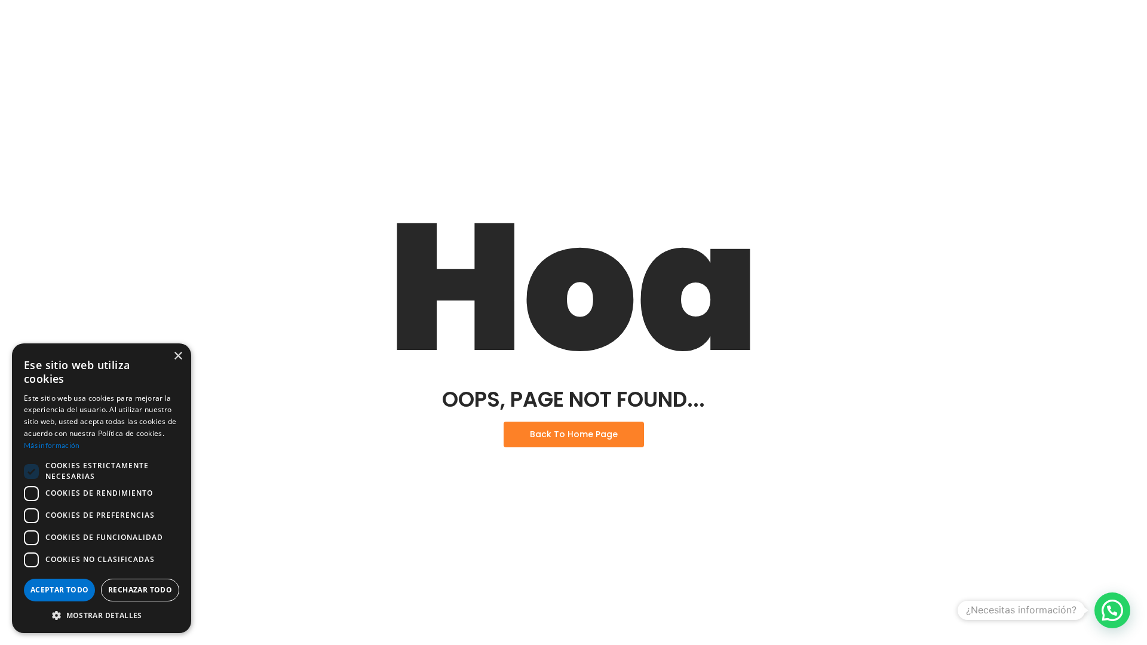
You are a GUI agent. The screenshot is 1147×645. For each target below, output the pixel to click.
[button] (1112, 610)
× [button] (177, 356)
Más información (52, 445)
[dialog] (101, 488)
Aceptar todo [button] (59, 590)
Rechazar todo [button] (140, 590)
